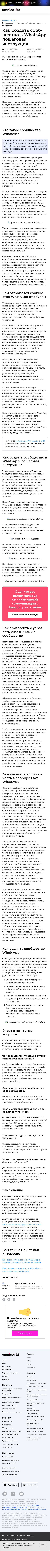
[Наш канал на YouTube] (21, 1495)
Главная (5, 20)
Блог (13, 20)
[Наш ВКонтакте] (13, 1495)
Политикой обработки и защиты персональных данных (24, 1509)
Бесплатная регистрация (25, 615)
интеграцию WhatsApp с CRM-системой (21, 1225)
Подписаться (25, 1333)
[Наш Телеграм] (4, 1495)
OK (42, 1545)
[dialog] (25, 1545)
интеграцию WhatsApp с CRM (30, 441)
